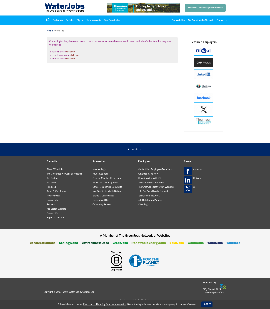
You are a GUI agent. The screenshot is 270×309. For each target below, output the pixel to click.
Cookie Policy (53, 200)
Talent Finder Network (149, 196)
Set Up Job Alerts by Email (105, 183)
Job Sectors (52, 178)
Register (70, 20)
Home (47, 19)
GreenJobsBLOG (100, 200)
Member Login (99, 169)
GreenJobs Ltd (87, 292)
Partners (51, 204)
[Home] (72, 7)
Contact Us (222, 20)
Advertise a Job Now (148, 174)
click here (70, 52)
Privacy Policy (53, 196)
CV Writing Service (101, 204)
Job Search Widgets (56, 209)
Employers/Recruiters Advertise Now (205, 8)
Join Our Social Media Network (107, 191)
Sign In (80, 20)
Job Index (51, 183)
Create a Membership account (107, 178)
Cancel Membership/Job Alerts (107, 187)
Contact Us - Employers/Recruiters (155, 169)
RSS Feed (51, 187)
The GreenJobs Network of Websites (64, 174)
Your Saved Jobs (112, 20)
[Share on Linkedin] (188, 180)
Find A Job (57, 20)
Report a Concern (55, 218)
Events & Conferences (103, 196)
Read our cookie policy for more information (104, 304)
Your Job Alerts (94, 20)
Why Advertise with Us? (149, 178)
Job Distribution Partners (150, 200)
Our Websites (178, 20)
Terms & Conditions (56, 191)
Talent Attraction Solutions (151, 183)
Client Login (143, 204)
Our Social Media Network (200, 20)
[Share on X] (188, 189)
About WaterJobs (55, 169)
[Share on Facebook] (188, 171)
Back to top (136, 149)
